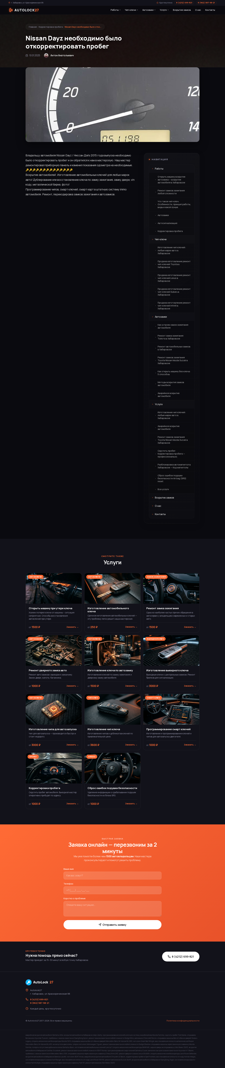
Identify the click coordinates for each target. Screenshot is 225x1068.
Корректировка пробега (51, 26)
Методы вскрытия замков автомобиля (171, 384)
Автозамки (148, 10)
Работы (115, 10)
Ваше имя (69, 868)
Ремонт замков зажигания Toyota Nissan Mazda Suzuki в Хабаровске (173, 360)
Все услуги (163, 489)
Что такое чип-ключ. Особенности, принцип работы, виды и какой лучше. (174, 204)
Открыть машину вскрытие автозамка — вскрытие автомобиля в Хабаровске (171, 179)
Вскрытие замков (182, 10)
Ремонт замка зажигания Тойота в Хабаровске (170, 337)
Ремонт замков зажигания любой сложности (171, 192)
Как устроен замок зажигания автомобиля (173, 326)
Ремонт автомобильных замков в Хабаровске (174, 348)
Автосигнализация (167, 223)
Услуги (163, 10)
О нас (198, 10)
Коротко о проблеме (75, 898)
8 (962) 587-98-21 (206, 2)
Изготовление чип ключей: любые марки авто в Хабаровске (172, 250)
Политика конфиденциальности (183, 1020)
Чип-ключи (130, 10)
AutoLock (43, 982)
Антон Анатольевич (62, 55)
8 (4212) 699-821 (184, 2)
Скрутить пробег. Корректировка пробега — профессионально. (171, 453)
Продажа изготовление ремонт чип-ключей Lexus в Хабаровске (174, 278)
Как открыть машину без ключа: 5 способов (174, 373)
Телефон (68, 883)
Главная (33, 26)
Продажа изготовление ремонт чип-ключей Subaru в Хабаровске (174, 292)
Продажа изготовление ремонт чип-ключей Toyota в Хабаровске (174, 264)
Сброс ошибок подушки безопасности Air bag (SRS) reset (172, 478)
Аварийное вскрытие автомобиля (169, 394)
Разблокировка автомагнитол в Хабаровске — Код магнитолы (174, 466)
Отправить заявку (114, 925)
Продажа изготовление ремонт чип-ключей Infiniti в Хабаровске (174, 305)
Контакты (210, 10)
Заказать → (72, 627)
